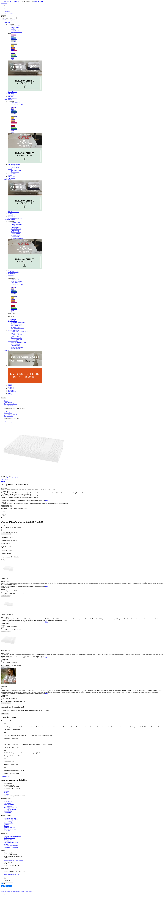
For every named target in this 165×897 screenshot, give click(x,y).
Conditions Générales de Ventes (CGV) (21, 891)
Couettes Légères (15, 222)
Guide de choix (8, 821)
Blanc (12, 59)
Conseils (6, 826)
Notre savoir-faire (9, 804)
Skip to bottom (16, 1)
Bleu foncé (14, 39)
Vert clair (13, 55)
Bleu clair (13, 38)
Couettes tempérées (16, 224)
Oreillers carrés (15, 236)
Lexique (6, 824)
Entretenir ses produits (10, 829)
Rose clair (13, 35)
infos (46, 500)
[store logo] (38, 1)
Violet (12, 58)
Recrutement (7, 812)
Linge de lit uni (15, 30)
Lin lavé (13, 29)
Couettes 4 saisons (16, 227)
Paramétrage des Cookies (11, 845)
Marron (13, 47)
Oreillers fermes (15, 235)
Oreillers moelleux (16, 232)
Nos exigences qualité (10, 809)
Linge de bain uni (16, 102)
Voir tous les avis (5, 776)
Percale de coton (15, 25)
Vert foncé (14, 56)
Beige (12, 36)
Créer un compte (8, 13)
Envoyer (3, 16)
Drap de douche (8, 405)
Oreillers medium (15, 233)
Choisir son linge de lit (10, 818)
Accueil (6, 401)
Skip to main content (6, 1)
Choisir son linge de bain (11, 819)
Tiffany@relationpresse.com (11, 874)
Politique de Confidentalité (11, 847)
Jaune (12, 46)
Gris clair (13, 41)
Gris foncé (14, 44)
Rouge (13, 53)
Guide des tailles (8, 823)
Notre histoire (8, 801)
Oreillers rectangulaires (17, 238)
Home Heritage (8, 811)
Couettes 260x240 (16, 230)
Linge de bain (8, 402)
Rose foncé (14, 50)
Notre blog (7, 830)
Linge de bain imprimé (17, 104)
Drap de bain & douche (10, 404)
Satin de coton (15, 27)
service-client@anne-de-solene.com (13, 860)
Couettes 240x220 (16, 229)
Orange (13, 49)
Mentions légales (5, 891)
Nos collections (8, 806)
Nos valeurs (7, 803)
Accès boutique (12, 319)
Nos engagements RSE (10, 807)
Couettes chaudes (15, 225)
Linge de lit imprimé (16, 32)
